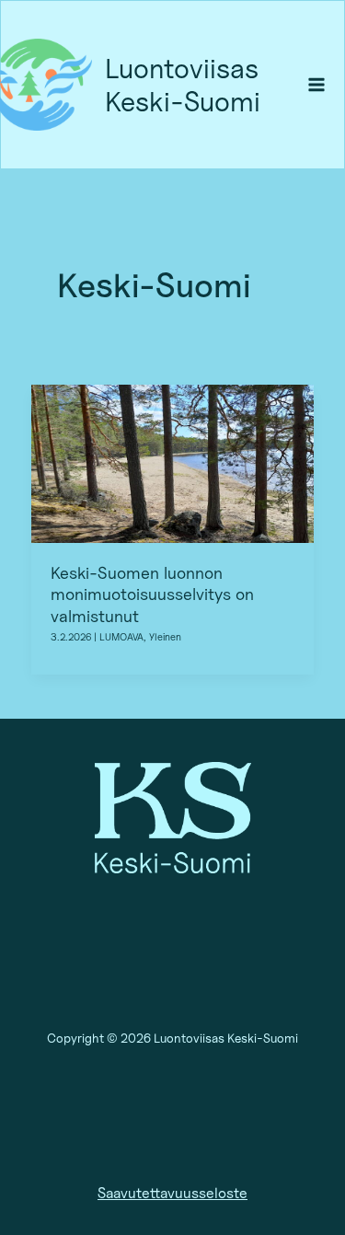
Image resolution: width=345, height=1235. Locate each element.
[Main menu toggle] (317, 85)
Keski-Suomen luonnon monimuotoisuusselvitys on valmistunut (152, 594)
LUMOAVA (121, 636)
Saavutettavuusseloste (172, 1193)
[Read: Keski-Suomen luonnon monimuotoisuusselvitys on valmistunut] (172, 462)
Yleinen (165, 636)
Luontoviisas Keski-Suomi (182, 85)
